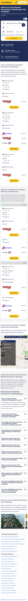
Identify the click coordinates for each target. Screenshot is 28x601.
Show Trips (14, 107)
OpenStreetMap (20, 367)
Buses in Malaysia (10, 599)
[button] (26, 363)
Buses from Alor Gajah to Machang (9, 556)
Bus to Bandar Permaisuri (20, 599)
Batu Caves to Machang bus (7, 559)
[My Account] (16, 2)
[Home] (7, 2)
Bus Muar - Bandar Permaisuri (8, 548)
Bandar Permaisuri (11, 337)
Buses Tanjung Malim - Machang (8, 592)
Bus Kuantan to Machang (7, 580)
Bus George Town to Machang (8, 566)
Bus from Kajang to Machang (7, 573)
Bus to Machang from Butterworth (9, 564)
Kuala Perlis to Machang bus (7, 578)
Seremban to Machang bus (7, 588)
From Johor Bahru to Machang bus (9, 571)
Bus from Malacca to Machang (8, 583)
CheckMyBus (3, 599)
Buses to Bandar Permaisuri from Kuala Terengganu (12, 544)
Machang (23, 337)
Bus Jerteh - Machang (6, 568)
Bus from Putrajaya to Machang (8, 585)
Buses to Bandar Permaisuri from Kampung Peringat (13, 539)
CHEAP (4, 204)
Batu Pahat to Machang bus (7, 561)
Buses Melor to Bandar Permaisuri (9, 546)
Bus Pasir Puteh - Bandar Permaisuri (9, 551)
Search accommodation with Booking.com (14, 35)
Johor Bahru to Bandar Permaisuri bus (9, 536)
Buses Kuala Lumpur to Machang (8, 576)
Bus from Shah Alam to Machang (8, 590)
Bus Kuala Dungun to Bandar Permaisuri (10, 541)
